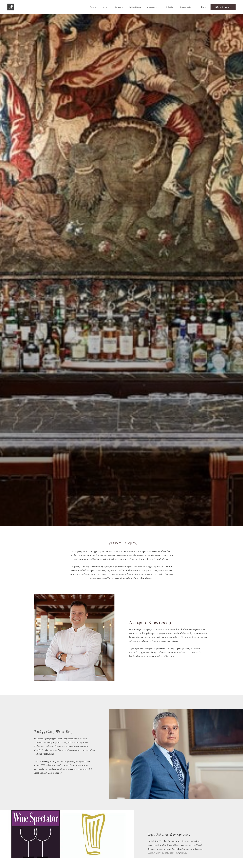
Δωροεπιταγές (153, 7)
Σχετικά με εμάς (121, 543)
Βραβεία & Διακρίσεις (169, 834)
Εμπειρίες (119, 7)
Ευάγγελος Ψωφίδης (53, 731)
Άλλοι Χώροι (135, 7)
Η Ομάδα (169, 7)
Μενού (105, 7)
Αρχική (93, 7)
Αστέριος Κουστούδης (150, 622)
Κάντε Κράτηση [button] (223, 7)
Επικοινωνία (185, 7)
